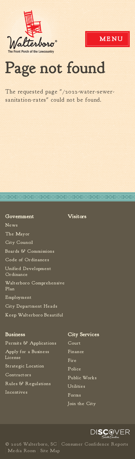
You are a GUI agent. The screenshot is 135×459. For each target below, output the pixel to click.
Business (15, 334)
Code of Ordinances (27, 260)
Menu (112, 39)
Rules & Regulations (28, 384)
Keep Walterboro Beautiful (34, 315)
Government (19, 216)
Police (74, 369)
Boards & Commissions (29, 251)
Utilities (76, 386)
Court (74, 343)
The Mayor (17, 234)
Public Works (82, 378)
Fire (72, 360)
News (11, 225)
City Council (19, 242)
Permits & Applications (30, 343)
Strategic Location (24, 366)
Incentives (16, 392)
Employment (18, 297)
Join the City (82, 403)
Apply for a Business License (27, 354)
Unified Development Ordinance (28, 271)
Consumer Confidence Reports (94, 444)
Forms (74, 395)
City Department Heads (31, 306)
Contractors (18, 375)
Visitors (77, 216)
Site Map (50, 450)
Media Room (22, 450)
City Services (83, 334)
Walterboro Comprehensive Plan (35, 286)
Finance (76, 351)
